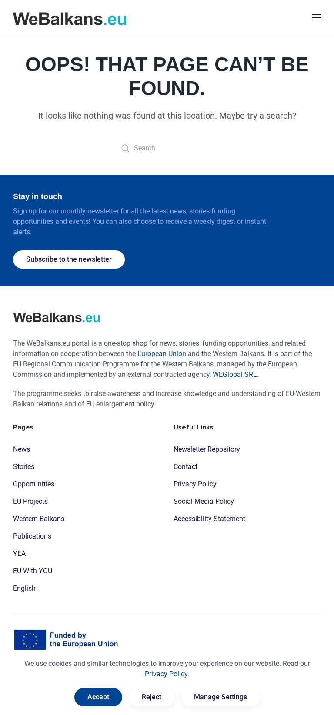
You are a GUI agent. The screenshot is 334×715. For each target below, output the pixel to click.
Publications (32, 536)
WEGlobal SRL (235, 374)
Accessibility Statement (209, 519)
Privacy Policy (195, 484)
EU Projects (30, 501)
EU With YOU (32, 571)
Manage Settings (220, 697)
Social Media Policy (204, 501)
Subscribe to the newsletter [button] (69, 259)
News (21, 449)
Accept (98, 697)
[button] (316, 17)
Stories (23, 466)
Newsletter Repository (207, 449)
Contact (185, 466)
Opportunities (33, 484)
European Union (161, 353)
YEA (19, 553)
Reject (151, 697)
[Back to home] (69, 17)
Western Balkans (38, 519)
